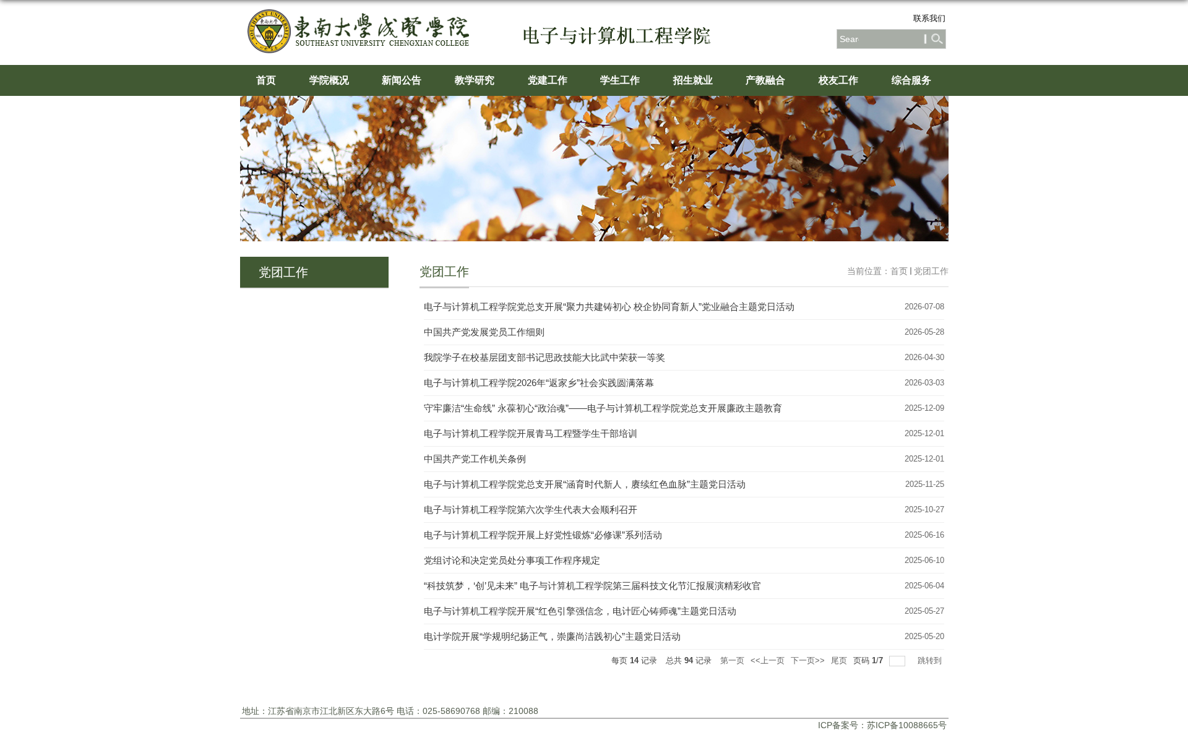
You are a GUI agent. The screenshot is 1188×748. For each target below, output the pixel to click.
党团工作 (931, 271)
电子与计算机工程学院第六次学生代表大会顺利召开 (530, 509)
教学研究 (474, 80)
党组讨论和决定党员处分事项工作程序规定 (512, 560)
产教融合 (765, 80)
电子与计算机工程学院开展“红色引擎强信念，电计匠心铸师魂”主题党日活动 (580, 611)
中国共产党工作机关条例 (475, 459)
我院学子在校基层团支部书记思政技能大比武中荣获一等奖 (544, 357)
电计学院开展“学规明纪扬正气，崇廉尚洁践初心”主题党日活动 (552, 636)
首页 (266, 80)
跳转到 (931, 660)
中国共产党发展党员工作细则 (484, 332)
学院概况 (329, 80)
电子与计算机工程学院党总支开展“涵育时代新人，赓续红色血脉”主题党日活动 (585, 484)
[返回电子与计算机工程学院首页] (365, 22)
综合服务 (911, 80)
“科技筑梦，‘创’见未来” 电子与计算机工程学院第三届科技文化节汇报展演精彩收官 (592, 585)
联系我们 (929, 18)
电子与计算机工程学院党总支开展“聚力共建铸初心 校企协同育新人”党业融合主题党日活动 (609, 306)
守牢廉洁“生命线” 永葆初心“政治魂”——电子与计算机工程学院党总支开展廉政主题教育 (603, 408)
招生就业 (693, 80)
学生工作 (620, 80)
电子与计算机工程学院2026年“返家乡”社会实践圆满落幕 (539, 382)
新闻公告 (401, 80)
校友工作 (838, 80)
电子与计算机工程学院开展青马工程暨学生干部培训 (530, 433)
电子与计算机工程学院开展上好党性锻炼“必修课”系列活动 (543, 535)
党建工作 (547, 80)
